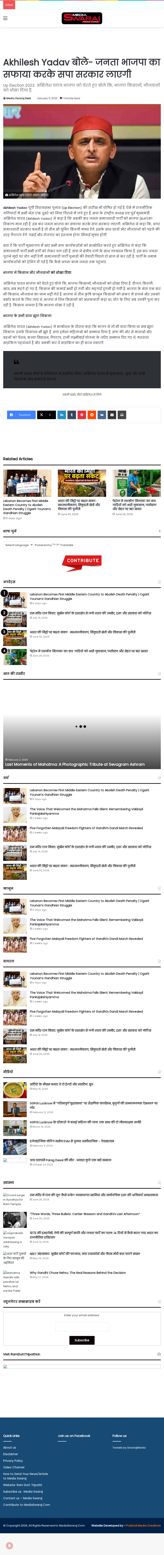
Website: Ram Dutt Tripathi (22, 1485)
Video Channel (13, 1467)
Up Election (72, 207)
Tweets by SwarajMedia (129, 1448)
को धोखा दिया (61, 272)
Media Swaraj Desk (18, 98)
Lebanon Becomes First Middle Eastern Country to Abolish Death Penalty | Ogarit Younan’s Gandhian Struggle (27, 507)
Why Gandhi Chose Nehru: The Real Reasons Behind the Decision (78, 1273)
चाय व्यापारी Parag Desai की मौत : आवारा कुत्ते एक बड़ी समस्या (70, 1160)
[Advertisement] (82, 41)
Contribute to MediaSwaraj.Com (26, 1505)
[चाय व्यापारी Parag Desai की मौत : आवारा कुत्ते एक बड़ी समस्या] (15, 1166)
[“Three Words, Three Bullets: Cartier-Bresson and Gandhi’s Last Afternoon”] (15, 1220)
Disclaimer (10, 1454)
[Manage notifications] (9, 1545)
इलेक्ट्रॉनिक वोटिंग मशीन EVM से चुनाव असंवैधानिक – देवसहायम (72, 1141)
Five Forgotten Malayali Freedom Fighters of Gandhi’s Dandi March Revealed (86, 828)
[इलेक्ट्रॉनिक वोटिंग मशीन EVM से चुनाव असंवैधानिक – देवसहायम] (15, 1147)
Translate (66, 545)
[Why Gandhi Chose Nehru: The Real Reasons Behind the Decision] (15, 1282)
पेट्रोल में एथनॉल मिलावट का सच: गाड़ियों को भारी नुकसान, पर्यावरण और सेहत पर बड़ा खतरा (134, 505)
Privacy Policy (13, 1461)
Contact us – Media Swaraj (22, 1498)
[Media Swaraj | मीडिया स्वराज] (82, 18)
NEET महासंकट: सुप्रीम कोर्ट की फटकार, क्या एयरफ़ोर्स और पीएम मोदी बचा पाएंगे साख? (85, 1254)
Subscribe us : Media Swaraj (23, 1492)
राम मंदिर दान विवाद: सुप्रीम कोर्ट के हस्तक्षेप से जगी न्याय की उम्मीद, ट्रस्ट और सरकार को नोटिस (90, 613)
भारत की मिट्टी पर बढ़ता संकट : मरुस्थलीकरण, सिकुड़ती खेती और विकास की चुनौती (79, 505)
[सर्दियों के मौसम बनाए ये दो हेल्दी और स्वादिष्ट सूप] (15, 1090)
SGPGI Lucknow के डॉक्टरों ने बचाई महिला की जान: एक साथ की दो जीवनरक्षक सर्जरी (85, 1122)
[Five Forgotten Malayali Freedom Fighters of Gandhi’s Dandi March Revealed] (15, 834)
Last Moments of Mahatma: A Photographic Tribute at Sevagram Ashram (75, 764)
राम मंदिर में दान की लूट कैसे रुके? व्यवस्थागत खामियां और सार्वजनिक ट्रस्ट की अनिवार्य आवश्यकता (94, 1195)
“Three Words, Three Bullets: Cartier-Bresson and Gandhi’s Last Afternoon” (85, 1214)
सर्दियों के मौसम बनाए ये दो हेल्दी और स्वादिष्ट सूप (61, 1084)
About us (9, 1448)
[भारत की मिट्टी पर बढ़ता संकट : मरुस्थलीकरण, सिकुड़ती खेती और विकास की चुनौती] (82, 483)
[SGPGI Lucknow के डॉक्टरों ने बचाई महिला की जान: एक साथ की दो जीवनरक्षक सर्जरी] (15, 1128)
